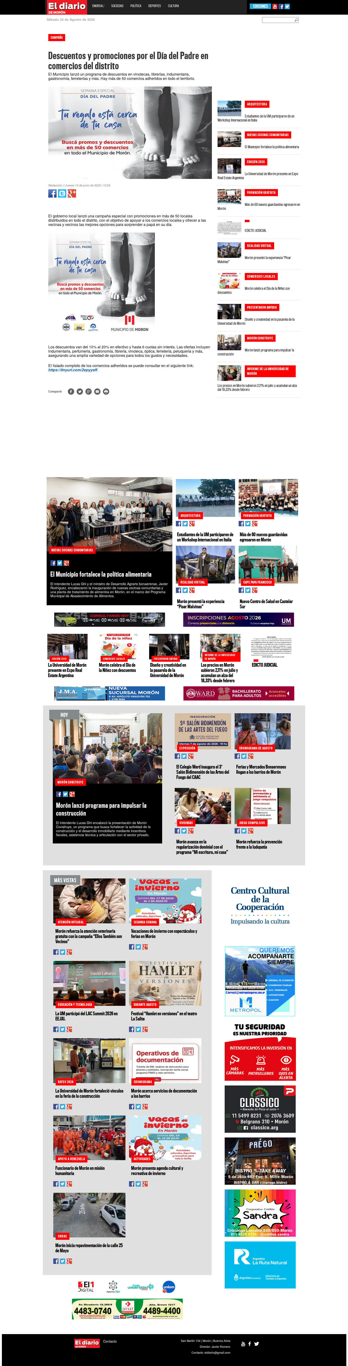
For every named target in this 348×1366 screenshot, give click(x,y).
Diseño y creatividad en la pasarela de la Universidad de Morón (256, 321)
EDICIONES (260, 6)
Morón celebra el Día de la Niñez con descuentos (254, 290)
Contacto (110, 1341)
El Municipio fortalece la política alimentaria (272, 147)
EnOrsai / (98, 6)
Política (135, 6)
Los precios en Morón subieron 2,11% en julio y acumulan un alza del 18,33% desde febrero (257, 387)
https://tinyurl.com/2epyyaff (72, 369)
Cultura (173, 6)
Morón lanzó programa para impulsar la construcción (256, 352)
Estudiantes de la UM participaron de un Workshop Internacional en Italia (256, 118)
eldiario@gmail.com (217, 1352)
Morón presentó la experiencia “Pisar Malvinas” (254, 259)
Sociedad (117, 6)
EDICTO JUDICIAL (255, 230)
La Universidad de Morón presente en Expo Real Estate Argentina (258, 176)
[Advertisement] (20, 102)
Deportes (154, 6)
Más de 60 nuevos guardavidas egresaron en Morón (259, 206)
